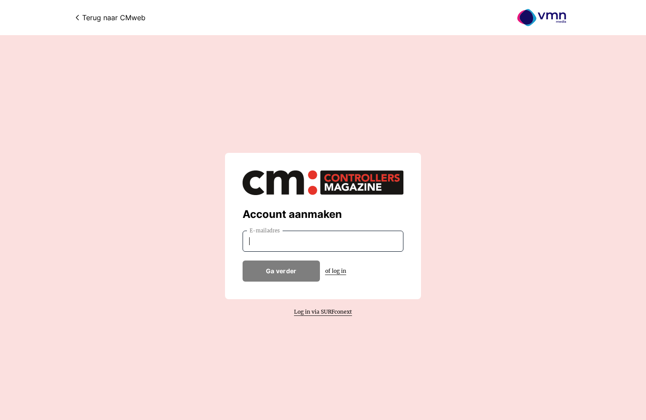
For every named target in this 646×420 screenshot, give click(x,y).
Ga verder (281, 271)
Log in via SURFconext (323, 311)
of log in (335, 271)
